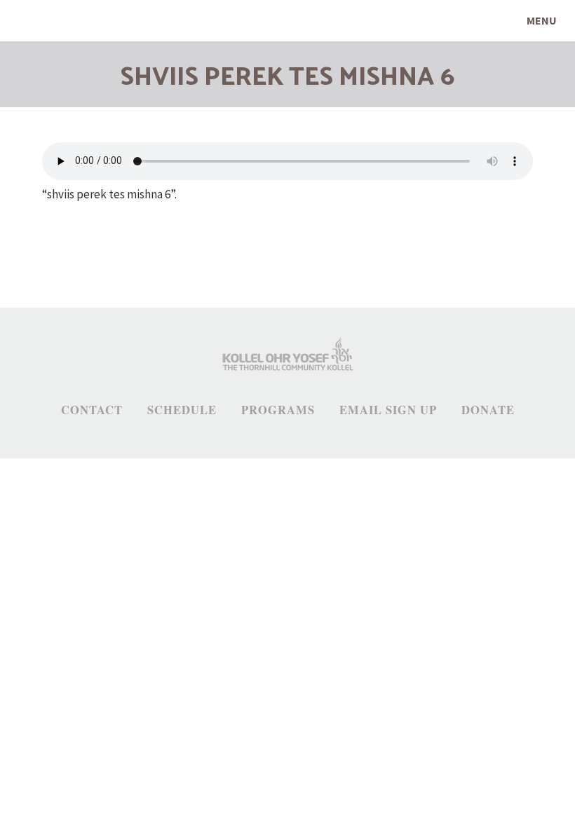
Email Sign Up (388, 410)
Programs (278, 410)
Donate (488, 410)
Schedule (182, 410)
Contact (92, 410)
